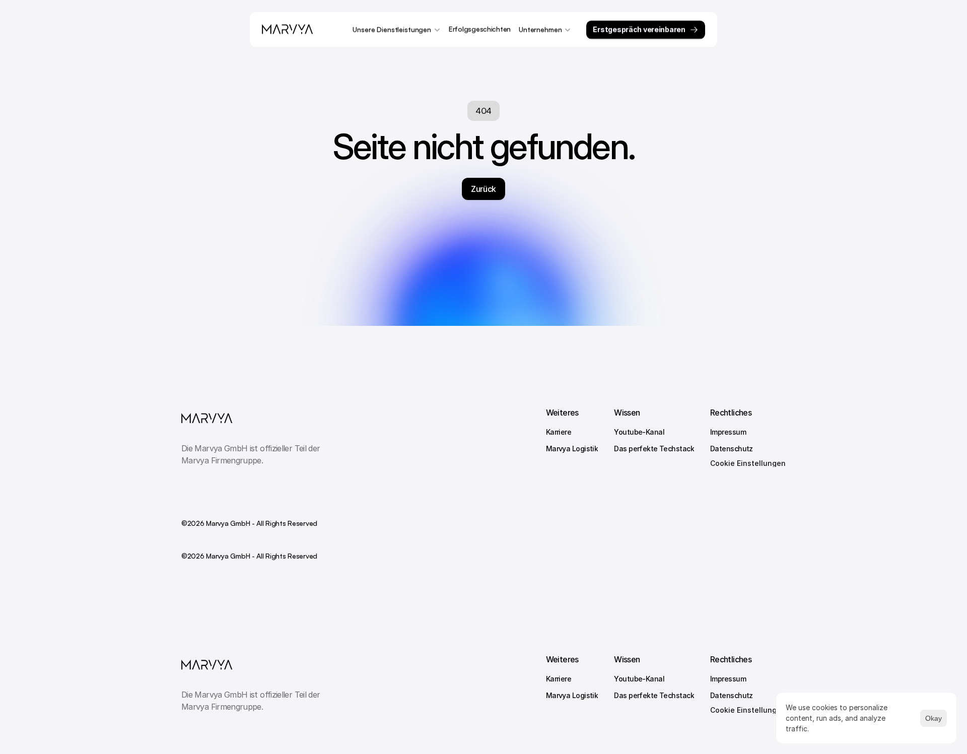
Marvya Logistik (572, 448)
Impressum (728, 432)
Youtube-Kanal (639, 432)
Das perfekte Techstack (654, 448)
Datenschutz (731, 448)
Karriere (559, 432)
